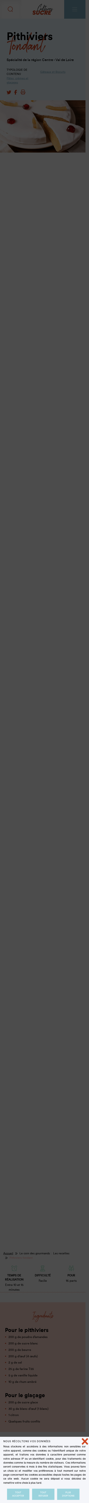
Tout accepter (18, 1494)
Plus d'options (68, 1494)
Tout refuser (43, 1494)
